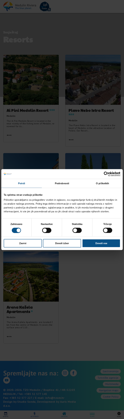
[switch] (46, 230)
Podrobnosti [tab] (62, 183)
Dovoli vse (101, 243)
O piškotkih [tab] (102, 183)
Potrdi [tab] (21, 183)
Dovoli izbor (62, 243)
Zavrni (22, 243)
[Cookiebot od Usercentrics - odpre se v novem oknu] (106, 173)
